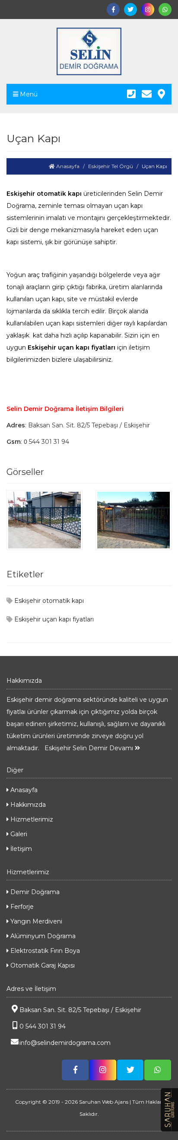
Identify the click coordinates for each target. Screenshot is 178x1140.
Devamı (122, 748)
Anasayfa (67, 166)
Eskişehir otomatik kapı (48, 601)
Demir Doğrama (34, 892)
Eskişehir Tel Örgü (110, 166)
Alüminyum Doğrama (42, 936)
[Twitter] (130, 9)
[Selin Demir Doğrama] (89, 51)
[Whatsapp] (165, 9)
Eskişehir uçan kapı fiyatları (53, 619)
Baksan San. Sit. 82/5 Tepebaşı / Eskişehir (80, 1010)
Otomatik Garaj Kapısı (42, 965)
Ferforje (21, 907)
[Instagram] (147, 9)
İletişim (20, 849)
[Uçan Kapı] (44, 519)
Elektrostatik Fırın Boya (44, 951)
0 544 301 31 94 (42, 1026)
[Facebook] (113, 9)
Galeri (18, 834)
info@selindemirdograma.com (65, 1043)
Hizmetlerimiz (31, 819)
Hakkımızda (27, 805)
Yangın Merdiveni (35, 921)
